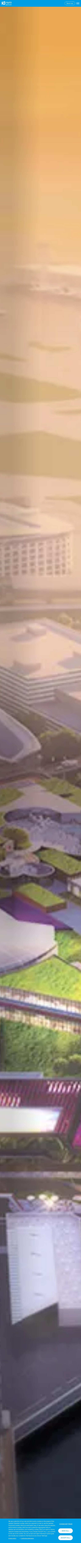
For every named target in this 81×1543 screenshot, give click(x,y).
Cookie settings (65, 1524)
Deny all (65, 1531)
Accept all (65, 1538)
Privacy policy (12, 1538)
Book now (70, 3)
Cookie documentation (27, 1538)
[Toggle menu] (77, 3)
